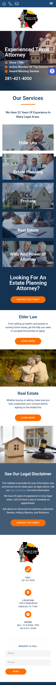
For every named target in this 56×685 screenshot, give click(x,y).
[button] (51, 3)
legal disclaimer (18, 490)
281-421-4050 (18, 78)
